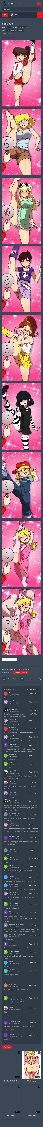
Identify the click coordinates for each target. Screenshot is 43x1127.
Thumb (5, 659)
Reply (31, 694)
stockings (20, 30)
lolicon (13, 30)
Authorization (39, 3)
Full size (13, 659)
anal (8, 30)
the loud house (23, 27)
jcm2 (8, 27)
